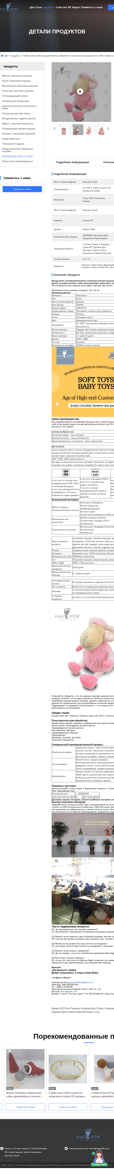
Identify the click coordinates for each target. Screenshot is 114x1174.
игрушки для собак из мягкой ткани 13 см (76, 1012)
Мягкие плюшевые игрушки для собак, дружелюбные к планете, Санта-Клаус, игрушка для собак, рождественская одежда (24, 1095)
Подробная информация (72, 162)
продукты (49, 7)
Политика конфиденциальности (31, 1165)
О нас (39, 7)
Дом (32, 7)
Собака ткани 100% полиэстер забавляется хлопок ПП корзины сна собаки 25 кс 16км (67, 1095)
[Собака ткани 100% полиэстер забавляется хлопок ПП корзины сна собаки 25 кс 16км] (68, 1069)
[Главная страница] (9, 7)
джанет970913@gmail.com (81, 982)
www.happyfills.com (68, 991)
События (61, 7)
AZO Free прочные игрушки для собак (81, 1008)
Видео (76, 7)
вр (69, 7)
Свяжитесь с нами (92, 7)
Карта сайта (7, 1165)
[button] (19, 1076)
